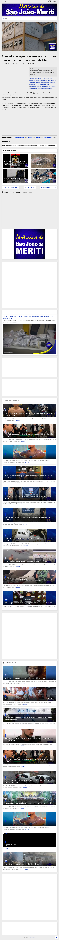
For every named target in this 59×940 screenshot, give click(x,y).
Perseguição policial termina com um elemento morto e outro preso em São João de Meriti (42, 87)
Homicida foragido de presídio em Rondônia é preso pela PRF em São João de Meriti (42, 83)
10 (6, 600)
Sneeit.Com (32, 937)
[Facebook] (2, 1)
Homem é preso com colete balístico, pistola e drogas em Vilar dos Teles (15, 179)
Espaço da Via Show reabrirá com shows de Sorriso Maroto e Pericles (28, 803)
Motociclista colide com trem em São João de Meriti (23, 864)
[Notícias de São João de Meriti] (29, 15)
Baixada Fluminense (24, 53)
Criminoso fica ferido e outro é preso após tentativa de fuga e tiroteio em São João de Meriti (42, 79)
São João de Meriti (11, 53)
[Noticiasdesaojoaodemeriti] (7, 1)
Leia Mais (18, 420)
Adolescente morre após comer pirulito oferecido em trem (25, 678)
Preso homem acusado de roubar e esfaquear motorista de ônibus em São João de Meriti (15, 163)
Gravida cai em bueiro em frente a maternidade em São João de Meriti (28, 699)
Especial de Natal (10, 845)
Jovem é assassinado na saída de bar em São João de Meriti (25, 457)
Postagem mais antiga (48, 187)
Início (3, 53)
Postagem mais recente (10, 187)
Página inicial (30, 187)
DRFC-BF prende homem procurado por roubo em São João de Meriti (28, 603)
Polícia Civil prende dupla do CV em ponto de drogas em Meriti (26, 561)
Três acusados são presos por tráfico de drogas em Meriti (43, 163)
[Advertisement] (14, 77)
